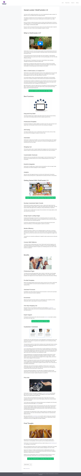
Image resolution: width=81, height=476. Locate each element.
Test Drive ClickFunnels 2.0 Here (40, 321)
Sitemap (77, 2)
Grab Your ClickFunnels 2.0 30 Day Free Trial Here (40, 458)
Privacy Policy (67, 2)
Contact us (72, 2)
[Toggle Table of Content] (30, 464)
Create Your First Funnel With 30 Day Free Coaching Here (40, 197)
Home (63, 2)
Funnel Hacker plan (35, 416)
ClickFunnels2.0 (27, 468)
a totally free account (46, 393)
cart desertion (50, 307)
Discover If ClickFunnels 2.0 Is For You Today (39, 90)
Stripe (37, 403)
